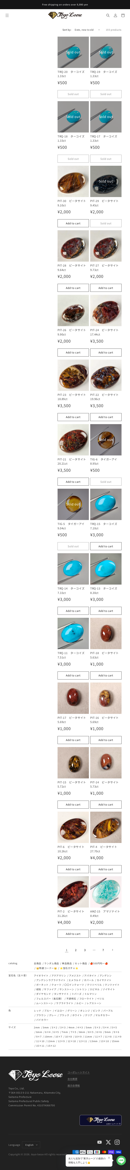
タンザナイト (61, 993)
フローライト (86, 998)
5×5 (114, 1027)
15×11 (40, 1045)
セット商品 (81, 963)
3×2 (54, 1027)
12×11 (83, 1041)
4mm (72, 1027)
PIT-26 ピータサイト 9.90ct (73, 332)
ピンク (96, 1010)
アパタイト (90, 975)
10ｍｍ (48, 1036)
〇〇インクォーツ (74, 984)
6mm (39, 1032)
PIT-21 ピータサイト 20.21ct (73, 461)
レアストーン (94, 1003)
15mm (115, 1041)
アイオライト (41, 975)
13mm (94, 1041)
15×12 (51, 1045)
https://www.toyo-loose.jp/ (100, 1120)
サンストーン (66, 989)
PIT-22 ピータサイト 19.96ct (105, 397)
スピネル (95, 989)
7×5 (73, 1032)
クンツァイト (112, 984)
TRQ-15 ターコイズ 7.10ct (105, 526)
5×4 (106, 1027)
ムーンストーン (44, 1003)
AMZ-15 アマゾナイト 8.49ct (106, 913)
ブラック (64, 1015)
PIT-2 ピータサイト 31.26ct (72, 913)
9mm (108, 1032)
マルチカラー (102, 1015)
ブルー (48, 1010)
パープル (108, 1010)
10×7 (58, 1036)
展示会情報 (74, 1085)
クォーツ (56, 984)
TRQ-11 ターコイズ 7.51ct (72, 655)
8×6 (99, 1032)
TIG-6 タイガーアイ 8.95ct (105, 461)
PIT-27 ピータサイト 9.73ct (105, 267)
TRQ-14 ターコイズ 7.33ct (72, 590)
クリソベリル (94, 984)
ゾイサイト (109, 989)
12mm (51, 1041)
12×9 (61, 1041)
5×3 (97, 1027)
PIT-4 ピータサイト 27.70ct (105, 849)
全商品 (37, 963)
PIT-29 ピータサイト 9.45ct (105, 203)
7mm (65, 1032)
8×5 (91, 1032)
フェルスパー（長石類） (49, 998)
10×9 (78, 1036)
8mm (82, 1032)
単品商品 (67, 963)
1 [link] (67, 950)
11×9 (118, 1036)
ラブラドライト (64, 1003)
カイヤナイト (104, 980)
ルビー (80, 1003)
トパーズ (76, 993)
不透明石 (71, 998)
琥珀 (38, 989)
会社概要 (72, 1079)
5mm (89, 1027)
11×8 (108, 1036)
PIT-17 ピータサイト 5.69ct (73, 720)
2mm (37, 1027)
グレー (53, 1015)
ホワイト (77, 1015)
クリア (88, 1015)
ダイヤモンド (43, 993)
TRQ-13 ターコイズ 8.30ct (105, 590)
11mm (88, 1036)
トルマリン (90, 993)
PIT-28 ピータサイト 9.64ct (73, 267)
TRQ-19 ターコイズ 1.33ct (105, 74)
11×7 (98, 1036)
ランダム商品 (51, 963)
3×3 (63, 1027)
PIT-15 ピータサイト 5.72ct (73, 784)
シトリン (82, 989)
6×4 (48, 1032)
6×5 (56, 1032)
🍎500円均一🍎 (99, 963)
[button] (7, 15)
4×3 (80, 1027)
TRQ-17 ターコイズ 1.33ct (105, 138)
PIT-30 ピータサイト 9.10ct (73, 203)
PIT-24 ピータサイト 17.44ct (105, 332)
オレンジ (85, 1010)
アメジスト (75, 975)
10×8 (68, 1036)
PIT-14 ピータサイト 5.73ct (105, 784)
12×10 (72, 1041)
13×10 (105, 1041)
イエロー (59, 1010)
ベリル (100, 998)
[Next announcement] (123, 4)
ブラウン (41, 1015)
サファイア (50, 989)
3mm (46, 1027)
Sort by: (66, 29)
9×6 (116, 1032)
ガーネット (42, 984)
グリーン (72, 1010)
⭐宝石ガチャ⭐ (69, 968)
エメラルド (75, 980)
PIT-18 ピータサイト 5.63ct (105, 655)
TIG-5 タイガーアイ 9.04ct (72, 526)
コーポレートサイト (79, 1072)
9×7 (39, 1036)
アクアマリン (58, 975)
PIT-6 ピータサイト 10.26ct (72, 849)
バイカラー (42, 1019)
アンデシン (106, 975)
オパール (89, 980)
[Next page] (112, 950)
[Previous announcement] (6, 4)
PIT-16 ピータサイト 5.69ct (105, 720)
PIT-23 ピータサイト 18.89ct (73, 397)
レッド (37, 1010)
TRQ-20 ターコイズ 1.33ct (72, 74)
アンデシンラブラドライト (51, 980)
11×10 (40, 1041)
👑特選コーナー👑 (46, 968)
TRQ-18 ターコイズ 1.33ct (72, 138)
